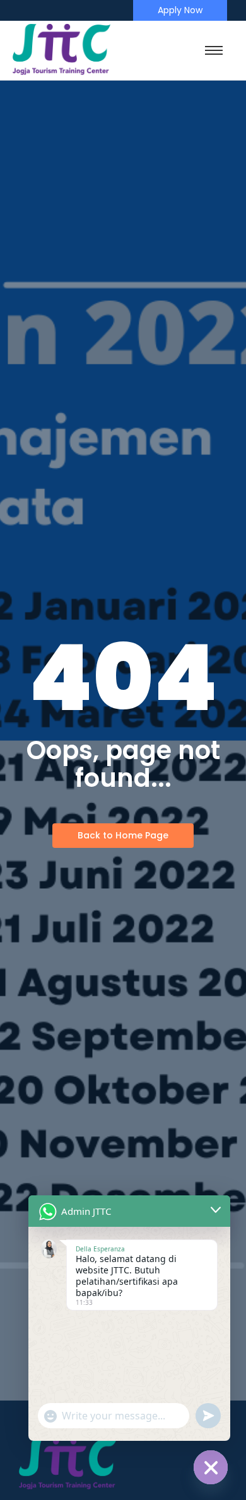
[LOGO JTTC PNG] (61, 50)
